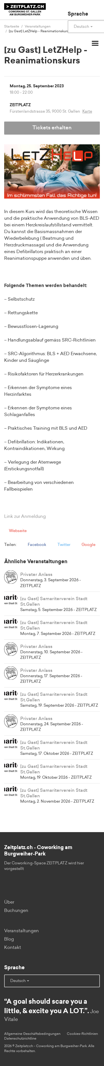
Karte (87, 111)
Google (88, 545)
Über (9, 902)
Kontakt (12, 947)
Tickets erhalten (52, 127)
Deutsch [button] (18, 981)
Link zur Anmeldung (25, 516)
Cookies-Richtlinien (82, 1033)
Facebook (36, 545)
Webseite (17, 531)
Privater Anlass (36, 574)
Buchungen (16, 910)
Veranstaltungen (21, 931)
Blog (9, 939)
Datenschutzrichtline (20, 1038)
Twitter (63, 545)
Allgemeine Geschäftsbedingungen (32, 1033)
